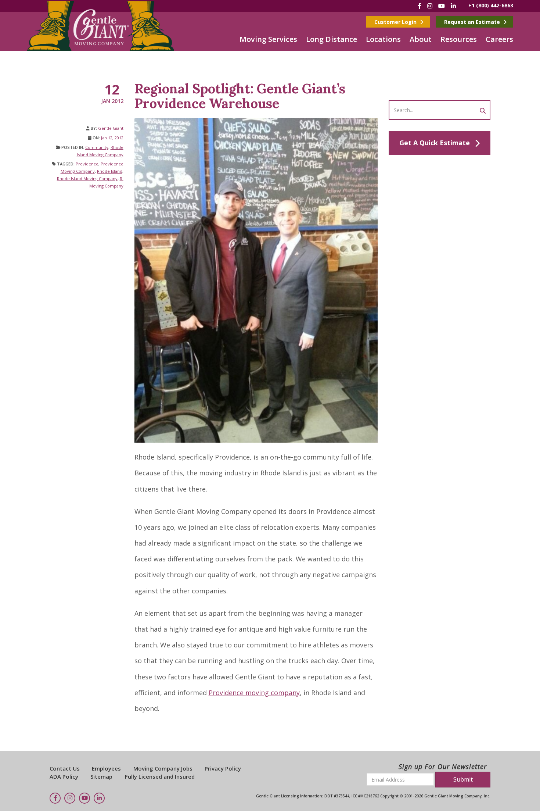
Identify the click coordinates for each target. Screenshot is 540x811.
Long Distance (331, 39)
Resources (458, 39)
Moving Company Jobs (162, 768)
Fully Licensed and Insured (160, 776)
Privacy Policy (223, 768)
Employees (106, 768)
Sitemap (101, 776)
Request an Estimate (472, 21)
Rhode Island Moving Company (87, 178)
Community (96, 147)
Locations (383, 39)
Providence (87, 164)
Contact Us (65, 768)
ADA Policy (64, 776)
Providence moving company (254, 692)
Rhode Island (109, 171)
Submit (463, 779)
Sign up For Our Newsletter (443, 766)
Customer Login (396, 21)
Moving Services (268, 39)
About (421, 39)
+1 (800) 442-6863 (490, 5)
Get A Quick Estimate (434, 142)
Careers (499, 39)
